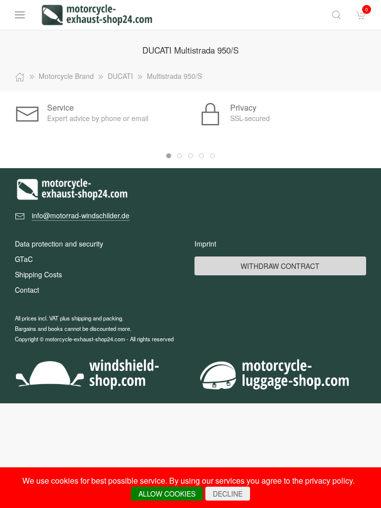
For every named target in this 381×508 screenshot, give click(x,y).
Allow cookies (166, 494)
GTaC (24, 259)
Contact (27, 290)
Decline (228, 494)
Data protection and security (59, 244)
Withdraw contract (280, 266)
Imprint (205, 244)
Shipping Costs (38, 274)
